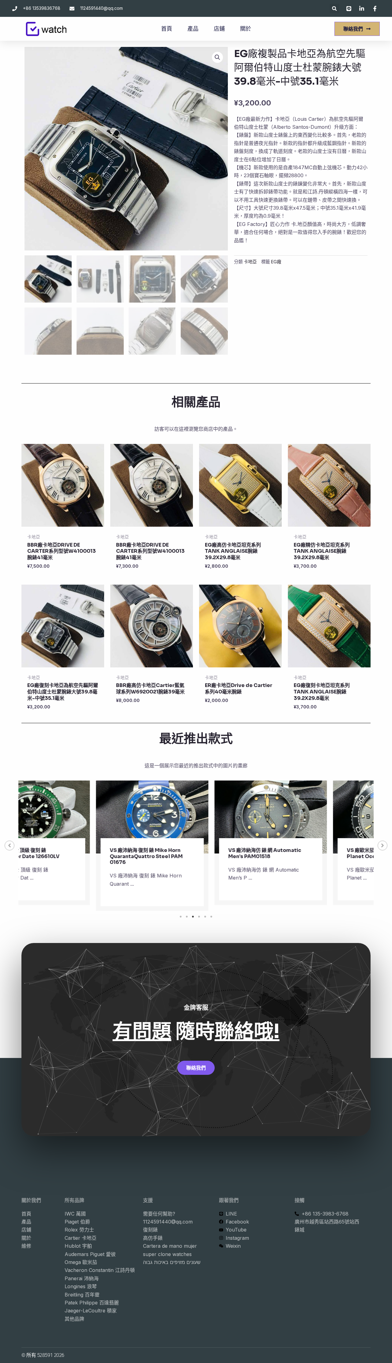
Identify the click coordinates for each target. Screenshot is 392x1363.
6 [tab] (211, 917)
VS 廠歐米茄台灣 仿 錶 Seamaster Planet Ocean (311, 853)
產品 (192, 28)
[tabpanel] (77, 846)
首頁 (166, 28)
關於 (245, 28)
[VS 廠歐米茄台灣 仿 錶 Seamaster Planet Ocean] (314, 817)
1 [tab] (181, 917)
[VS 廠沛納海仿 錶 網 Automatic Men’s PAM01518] (196, 817)
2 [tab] (187, 917)
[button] (334, 8)
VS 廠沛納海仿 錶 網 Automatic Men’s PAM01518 (190, 853)
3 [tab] (193, 917)
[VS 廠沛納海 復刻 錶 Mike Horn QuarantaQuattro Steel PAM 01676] (77, 817)
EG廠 (276, 261)
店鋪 (219, 28)
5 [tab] (205, 917)
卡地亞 (250, 261)
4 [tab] (199, 917)
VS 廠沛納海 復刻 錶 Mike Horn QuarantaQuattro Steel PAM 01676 (71, 856)
